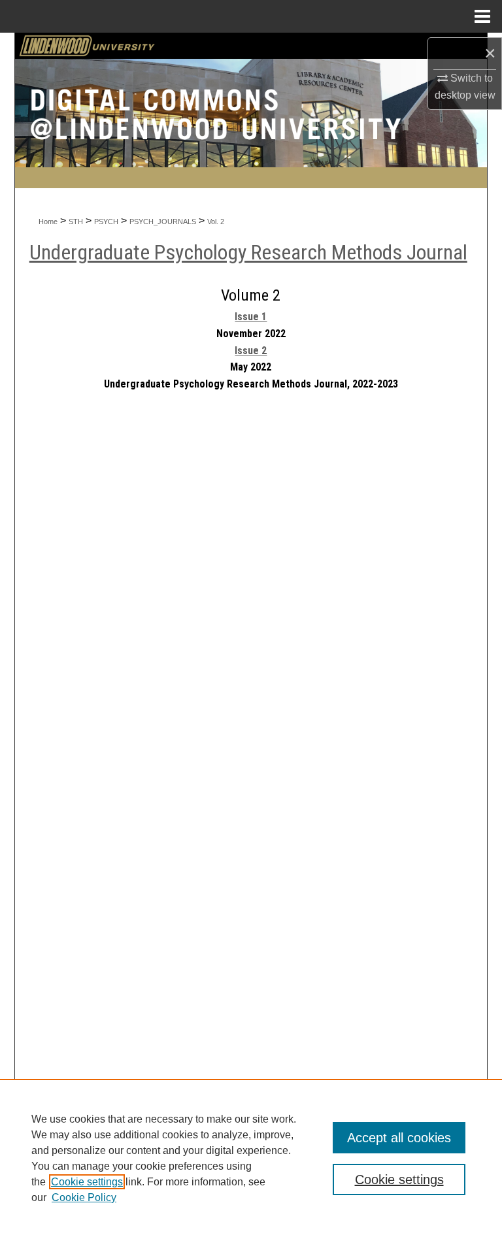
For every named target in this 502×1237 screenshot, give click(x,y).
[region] (251, 1158)
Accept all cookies (399, 1137)
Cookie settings (87, 1181)
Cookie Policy (84, 1197)
